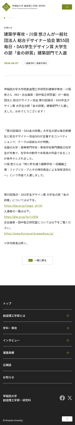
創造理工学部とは (14, 315)
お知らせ (8, 377)
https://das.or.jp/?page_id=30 (23, 205)
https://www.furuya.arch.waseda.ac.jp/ (29, 233)
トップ (7, 303)
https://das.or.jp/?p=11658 (21, 217)
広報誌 (7, 365)
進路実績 (8, 352)
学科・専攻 (10, 328)
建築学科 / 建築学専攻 (36, 63)
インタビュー (11, 340)
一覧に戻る (40, 260)
